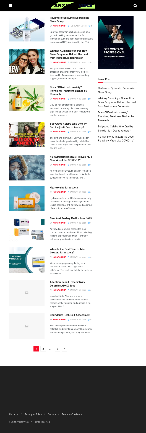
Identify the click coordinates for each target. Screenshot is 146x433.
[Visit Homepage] (73, 5)
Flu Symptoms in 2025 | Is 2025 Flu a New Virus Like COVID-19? (71, 158)
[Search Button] (135, 5)
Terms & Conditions (72, 414)
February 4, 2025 (78, 26)
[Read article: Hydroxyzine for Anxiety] (27, 198)
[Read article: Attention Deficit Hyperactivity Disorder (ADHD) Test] (27, 293)
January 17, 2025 (77, 290)
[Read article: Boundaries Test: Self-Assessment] (27, 326)
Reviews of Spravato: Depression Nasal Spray (69, 19)
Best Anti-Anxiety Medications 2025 (71, 218)
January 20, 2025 (77, 62)
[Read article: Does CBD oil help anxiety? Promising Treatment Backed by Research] (27, 98)
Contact (52, 414)
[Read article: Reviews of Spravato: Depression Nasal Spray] (27, 28)
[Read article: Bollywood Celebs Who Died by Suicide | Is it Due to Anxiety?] (27, 134)
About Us (14, 414)
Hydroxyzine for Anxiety (64, 187)
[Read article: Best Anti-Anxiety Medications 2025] (27, 229)
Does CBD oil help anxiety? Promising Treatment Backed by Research (68, 90)
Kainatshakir (59, 26)
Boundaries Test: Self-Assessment (70, 315)
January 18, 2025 (77, 192)
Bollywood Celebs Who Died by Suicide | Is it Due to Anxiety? (68, 125)
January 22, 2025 (77, 257)
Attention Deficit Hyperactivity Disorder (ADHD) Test (67, 283)
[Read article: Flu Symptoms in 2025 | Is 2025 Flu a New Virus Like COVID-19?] (27, 167)
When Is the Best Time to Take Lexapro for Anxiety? (67, 250)
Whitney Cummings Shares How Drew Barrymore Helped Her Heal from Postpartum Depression (69, 54)
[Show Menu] (10, 5)
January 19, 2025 (77, 99)
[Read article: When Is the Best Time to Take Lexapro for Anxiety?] (27, 260)
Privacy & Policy (33, 414)
